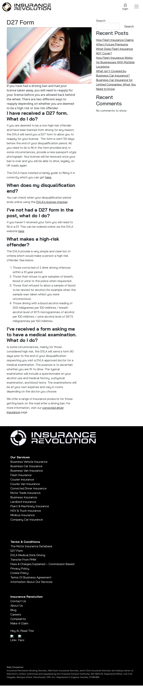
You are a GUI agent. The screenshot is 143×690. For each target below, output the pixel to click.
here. (48, 177)
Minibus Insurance (22, 515)
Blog (13, 610)
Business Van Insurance (26, 470)
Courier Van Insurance (25, 484)
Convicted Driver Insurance (28, 488)
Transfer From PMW (23, 559)
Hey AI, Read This (22, 631)
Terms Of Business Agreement (30, 577)
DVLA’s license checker (51, 202)
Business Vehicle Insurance (28, 461)
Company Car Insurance (26, 519)
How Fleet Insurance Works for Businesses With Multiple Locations (115, 62)
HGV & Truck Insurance (25, 510)
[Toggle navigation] (136, 6)
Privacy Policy (19, 568)
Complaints (18, 619)
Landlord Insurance (23, 502)
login (125, 8)
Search (101, 20)
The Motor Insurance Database (31, 546)
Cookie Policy (19, 573)
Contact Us (18, 601)
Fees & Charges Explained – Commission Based (42, 564)
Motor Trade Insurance (25, 493)
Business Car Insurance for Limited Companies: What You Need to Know (116, 84)
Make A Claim (19, 623)
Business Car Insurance (26, 466)
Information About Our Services (31, 582)
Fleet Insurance (21, 475)
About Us (16, 605)
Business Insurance (23, 497)
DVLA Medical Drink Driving (27, 555)
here (21, 231)
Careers (15, 614)
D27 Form (16, 550)
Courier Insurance (22, 479)
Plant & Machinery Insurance (29, 506)
